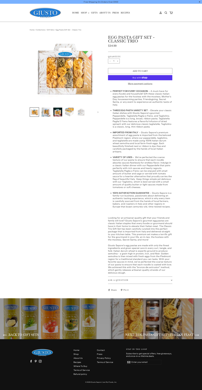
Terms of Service (82, 370)
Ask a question (118, 280)
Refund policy (80, 374)
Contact (101, 350)
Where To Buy (80, 366)
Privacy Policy (104, 358)
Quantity (114, 56)
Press (115, 13)
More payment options (140, 83)
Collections (40, 30)
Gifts (94, 13)
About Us (104, 13)
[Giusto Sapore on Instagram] (40, 361)
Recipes (125, 13)
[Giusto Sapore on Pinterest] (35, 361)
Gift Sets (50, 30)
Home (75, 13)
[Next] (97, 112)
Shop (84, 13)
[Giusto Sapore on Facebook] (31, 361)
